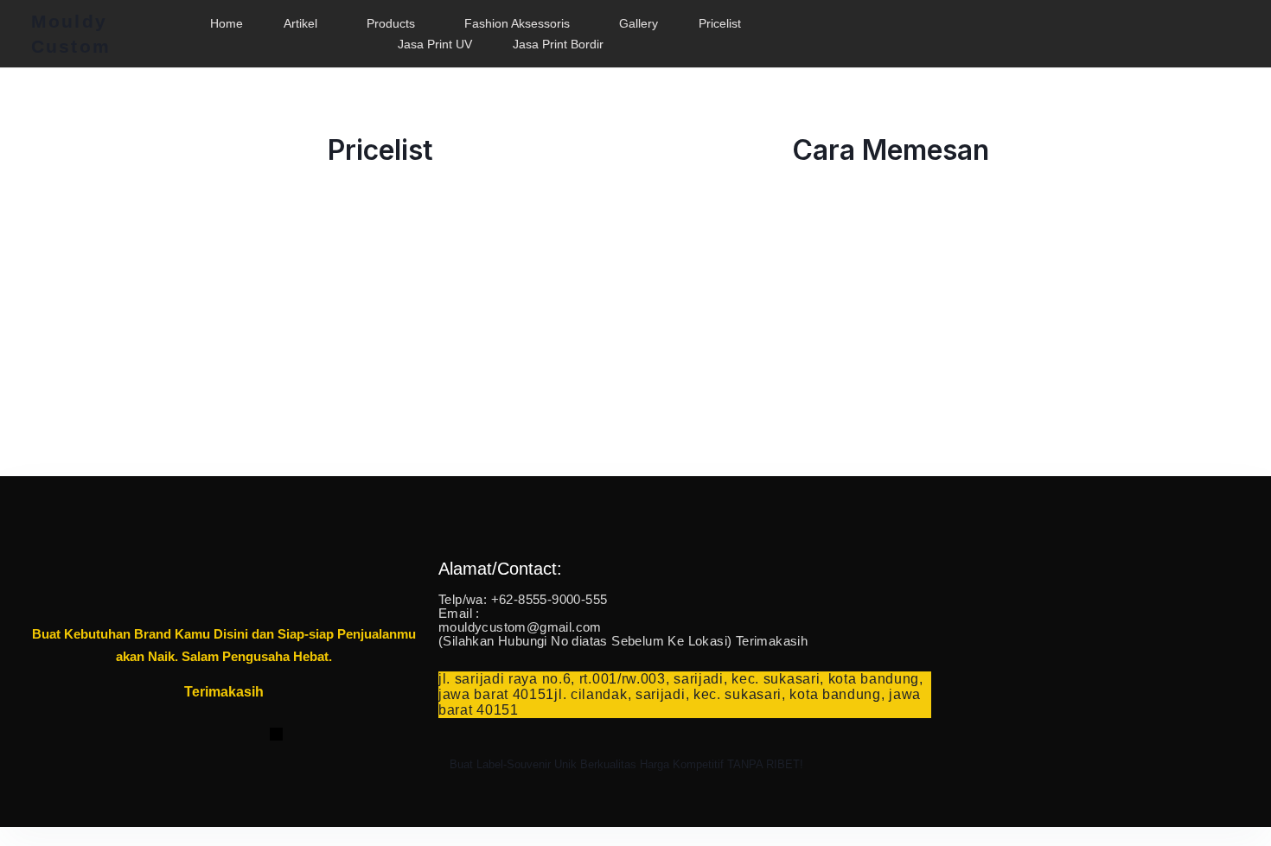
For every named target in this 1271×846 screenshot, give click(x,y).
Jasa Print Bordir (558, 44)
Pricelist (720, 23)
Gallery (638, 23)
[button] (305, 23)
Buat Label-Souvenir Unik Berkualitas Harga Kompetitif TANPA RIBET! (626, 764)
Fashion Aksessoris (517, 23)
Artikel (300, 23)
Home (226, 23)
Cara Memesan (890, 150)
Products (391, 23)
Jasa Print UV (435, 44)
